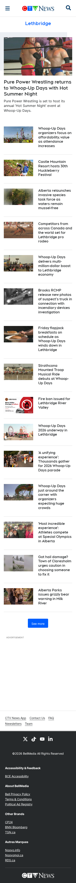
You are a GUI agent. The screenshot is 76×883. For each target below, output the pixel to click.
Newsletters (13, 723)
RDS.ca (10, 860)
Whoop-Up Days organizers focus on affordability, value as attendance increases (55, 137)
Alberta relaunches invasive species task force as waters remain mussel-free (54, 199)
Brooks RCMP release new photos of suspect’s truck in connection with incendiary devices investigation (55, 301)
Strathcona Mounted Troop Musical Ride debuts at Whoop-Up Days (53, 374)
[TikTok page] (33, 738)
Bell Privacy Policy (17, 794)
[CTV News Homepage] (38, 8)
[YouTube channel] (42, 738)
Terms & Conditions (18, 799)
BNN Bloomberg (16, 827)
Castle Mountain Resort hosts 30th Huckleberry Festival (53, 168)
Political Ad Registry (19, 804)
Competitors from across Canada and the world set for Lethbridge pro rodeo (55, 232)
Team (29, 723)
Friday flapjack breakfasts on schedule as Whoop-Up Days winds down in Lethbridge (51, 339)
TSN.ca (10, 832)
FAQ (51, 718)
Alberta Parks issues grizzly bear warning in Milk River (53, 596)
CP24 (9, 822)
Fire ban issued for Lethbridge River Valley (54, 403)
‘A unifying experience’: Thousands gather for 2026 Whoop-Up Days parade (54, 461)
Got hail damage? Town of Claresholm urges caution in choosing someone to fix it (54, 565)
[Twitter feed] (25, 738)
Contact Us (37, 718)
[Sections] (7, 8)
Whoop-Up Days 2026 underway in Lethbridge (52, 430)
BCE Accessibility (17, 776)
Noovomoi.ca (14, 855)
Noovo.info (12, 850)
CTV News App (15, 718)
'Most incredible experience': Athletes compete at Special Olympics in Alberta (55, 532)
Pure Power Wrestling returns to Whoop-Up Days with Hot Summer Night (37, 88)
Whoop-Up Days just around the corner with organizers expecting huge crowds (51, 497)
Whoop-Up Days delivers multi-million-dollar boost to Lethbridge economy (54, 266)
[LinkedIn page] (50, 738)
